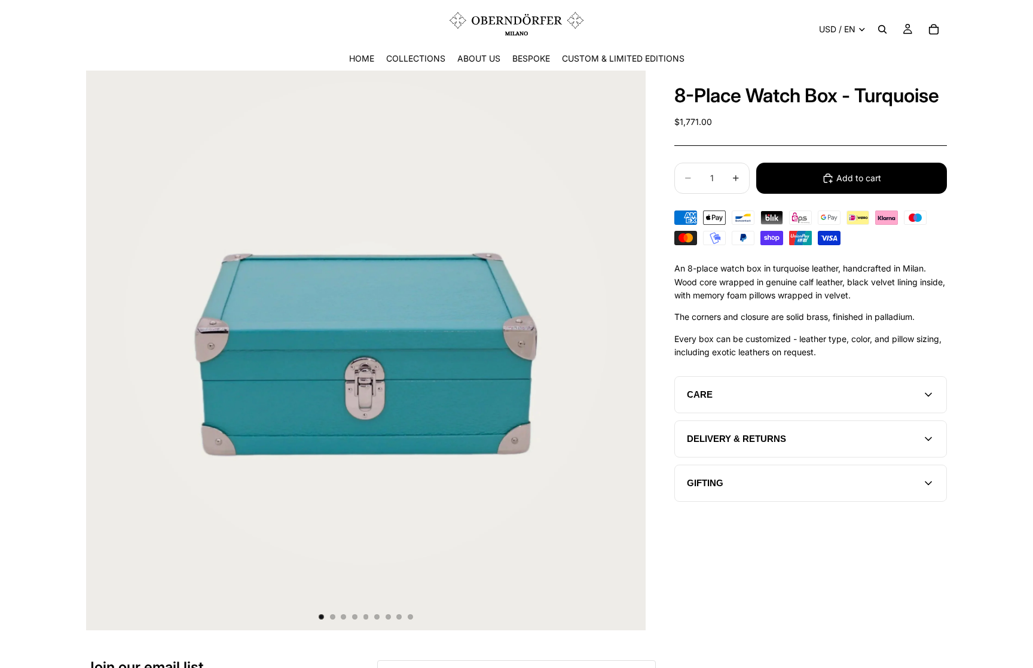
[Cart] (934, 29)
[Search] (882, 29)
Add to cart (858, 178)
